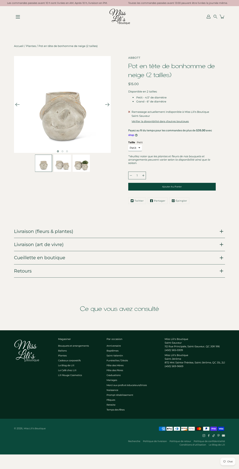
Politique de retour (180, 441)
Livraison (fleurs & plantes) (43, 231)
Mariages (112, 380)
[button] (215, 17)
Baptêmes (112, 350)
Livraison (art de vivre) (39, 244)
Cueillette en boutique (39, 257)
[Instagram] (203, 435)
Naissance (112, 390)
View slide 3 (67, 151)
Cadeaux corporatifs (69, 360)
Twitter (139, 200)
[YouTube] (223, 435)
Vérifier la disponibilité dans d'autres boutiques (160, 121)
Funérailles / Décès (117, 360)
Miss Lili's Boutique (35, 428)
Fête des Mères (115, 365)
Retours (23, 271)
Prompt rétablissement (120, 395)
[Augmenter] (143, 175)
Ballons (62, 350)
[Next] (107, 104)
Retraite (111, 404)
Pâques (111, 399)
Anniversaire (114, 345)
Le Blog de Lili (66, 365)
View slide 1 (58, 151)
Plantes (31, 46)
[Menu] (18, 16)
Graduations (114, 375)
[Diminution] (130, 175)
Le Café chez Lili (67, 370)
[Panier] (222, 16)
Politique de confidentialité (209, 441)
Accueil (18, 46)
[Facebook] (208, 435)
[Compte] (208, 16)
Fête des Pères (115, 370)
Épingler (181, 200)
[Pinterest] (218, 435)
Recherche (134, 441)
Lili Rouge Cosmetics (70, 375)
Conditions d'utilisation (193, 444)
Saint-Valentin (115, 355)
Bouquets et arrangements (73, 345)
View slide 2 (62, 151)
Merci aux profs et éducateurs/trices (127, 385)
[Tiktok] (213, 435)
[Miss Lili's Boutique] (119, 16)
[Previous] (17, 104)
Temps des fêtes (116, 409)
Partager (159, 200)
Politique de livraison (155, 441)
